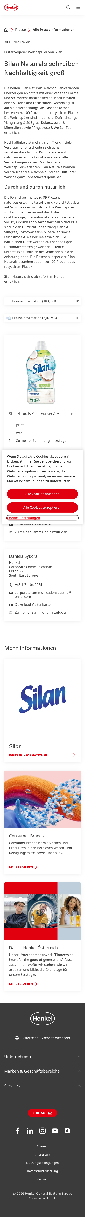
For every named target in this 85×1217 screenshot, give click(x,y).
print (20, 425)
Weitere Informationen (28, 755)
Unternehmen (17, 1056)
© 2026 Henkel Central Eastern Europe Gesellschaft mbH (42, 1196)
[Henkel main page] (11, 7)
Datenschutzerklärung (42, 1171)
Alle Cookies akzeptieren (42, 507)
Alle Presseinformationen (54, 29)
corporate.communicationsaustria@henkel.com (44, 594)
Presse (20, 29)
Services (12, 1085)
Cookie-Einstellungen (23, 518)
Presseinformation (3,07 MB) (34, 318)
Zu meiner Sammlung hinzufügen (42, 440)
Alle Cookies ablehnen (42, 494)
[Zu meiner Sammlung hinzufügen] (77, 301)
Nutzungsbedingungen (42, 1163)
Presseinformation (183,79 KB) (35, 301)
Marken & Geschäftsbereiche (32, 1071)
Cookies (42, 1179)
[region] (42, 487)
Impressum (43, 1154)
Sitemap (42, 1146)
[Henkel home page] (6, 30)
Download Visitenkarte (33, 524)
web (19, 433)
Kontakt (40, 1113)
